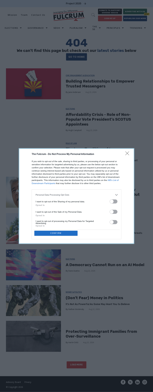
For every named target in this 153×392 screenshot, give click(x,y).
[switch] (113, 201)
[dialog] (76, 196)
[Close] (128, 154)
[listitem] (76, 194)
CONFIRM (55, 233)
